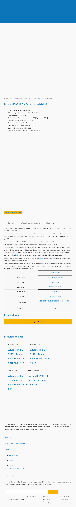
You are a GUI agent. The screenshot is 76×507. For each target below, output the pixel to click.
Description (11, 223)
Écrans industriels (27, 98)
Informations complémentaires (30, 223)
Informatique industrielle (15, 98)
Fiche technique (50, 223)
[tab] (11, 223)
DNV (52, 258)
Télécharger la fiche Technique (38, 322)
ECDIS (16, 255)
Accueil (6, 98)
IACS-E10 (41, 258)
